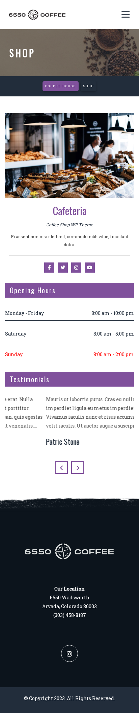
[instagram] (69, 653)
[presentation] (61, 467)
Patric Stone (21, 441)
